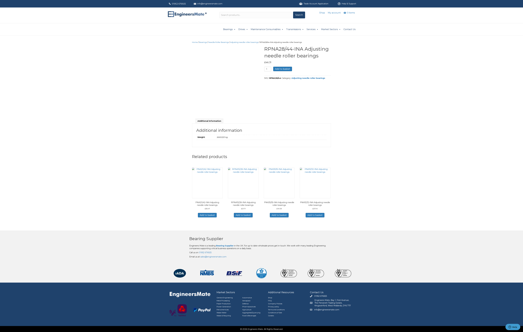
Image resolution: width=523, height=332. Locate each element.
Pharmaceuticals (249, 307)
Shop (322, 12)
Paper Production (224, 304)
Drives (241, 29)
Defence (245, 304)
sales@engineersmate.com (213, 256)
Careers (271, 316)
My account (334, 12)
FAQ (270, 301)
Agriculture (246, 310)
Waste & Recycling (224, 316)
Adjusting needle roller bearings (244, 42)
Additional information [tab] (209, 121)
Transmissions (293, 29)
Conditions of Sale (275, 313)
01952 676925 (179, 3)
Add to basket (282, 69)
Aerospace (246, 301)
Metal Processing (223, 301)
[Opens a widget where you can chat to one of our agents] (512, 327)
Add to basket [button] (207, 215)
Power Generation (224, 307)
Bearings (228, 29)
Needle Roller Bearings (218, 42)
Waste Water (221, 313)
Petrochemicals (223, 310)
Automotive (247, 298)
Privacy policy (273, 307)
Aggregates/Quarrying (251, 313)
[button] (299, 15)
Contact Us (349, 29)
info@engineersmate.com (209, 3)
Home (195, 42)
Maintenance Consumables (265, 29)
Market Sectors (329, 29)
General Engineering (225, 298)
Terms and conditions (276, 310)
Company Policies (275, 304)
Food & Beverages (249, 316)
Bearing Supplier (206, 238)
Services (311, 29)
